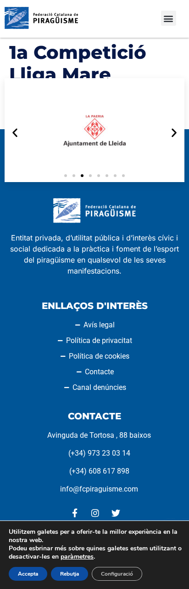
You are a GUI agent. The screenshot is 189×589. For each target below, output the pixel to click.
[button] (168, 18)
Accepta (28, 574)
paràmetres (77, 557)
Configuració (117, 574)
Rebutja (69, 574)
